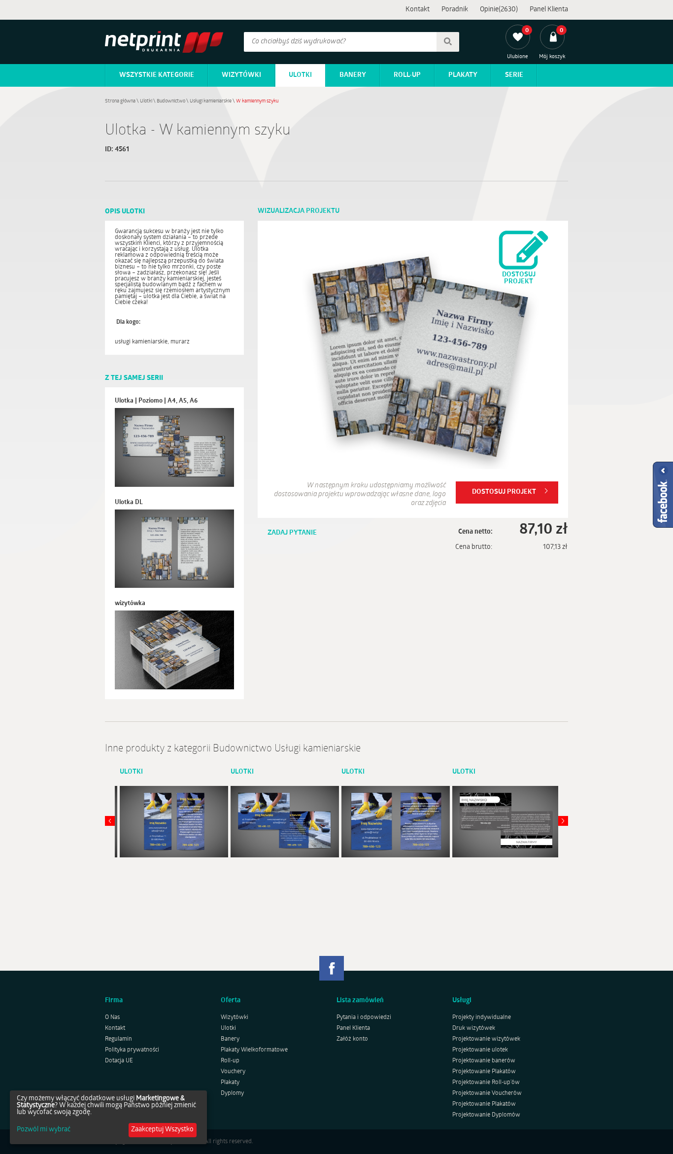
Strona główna (120, 101)
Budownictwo (171, 101)
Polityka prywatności (132, 1050)
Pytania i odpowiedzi (363, 1017)
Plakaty (462, 75)
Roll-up (407, 75)
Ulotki (300, 75)
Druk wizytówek (473, 1028)
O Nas (112, 1017)
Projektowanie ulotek (480, 1050)
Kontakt (417, 9)
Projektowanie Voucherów (487, 1093)
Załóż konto (352, 1039)
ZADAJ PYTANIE (292, 533)
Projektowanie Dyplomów (486, 1115)
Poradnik (454, 9)
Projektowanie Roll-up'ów (486, 1083)
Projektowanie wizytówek (486, 1039)
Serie (514, 75)
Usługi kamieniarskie (211, 101)
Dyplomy (232, 1093)
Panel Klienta (549, 9)
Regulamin (118, 1039)
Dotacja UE (119, 1061)
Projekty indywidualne (481, 1017)
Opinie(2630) (499, 9)
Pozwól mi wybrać (43, 1129)
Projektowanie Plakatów (484, 1072)
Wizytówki (241, 75)
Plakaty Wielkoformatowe (254, 1050)
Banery (352, 75)
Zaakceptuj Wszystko (162, 1129)
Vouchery (233, 1072)
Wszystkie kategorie (156, 75)
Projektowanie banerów (483, 1061)
